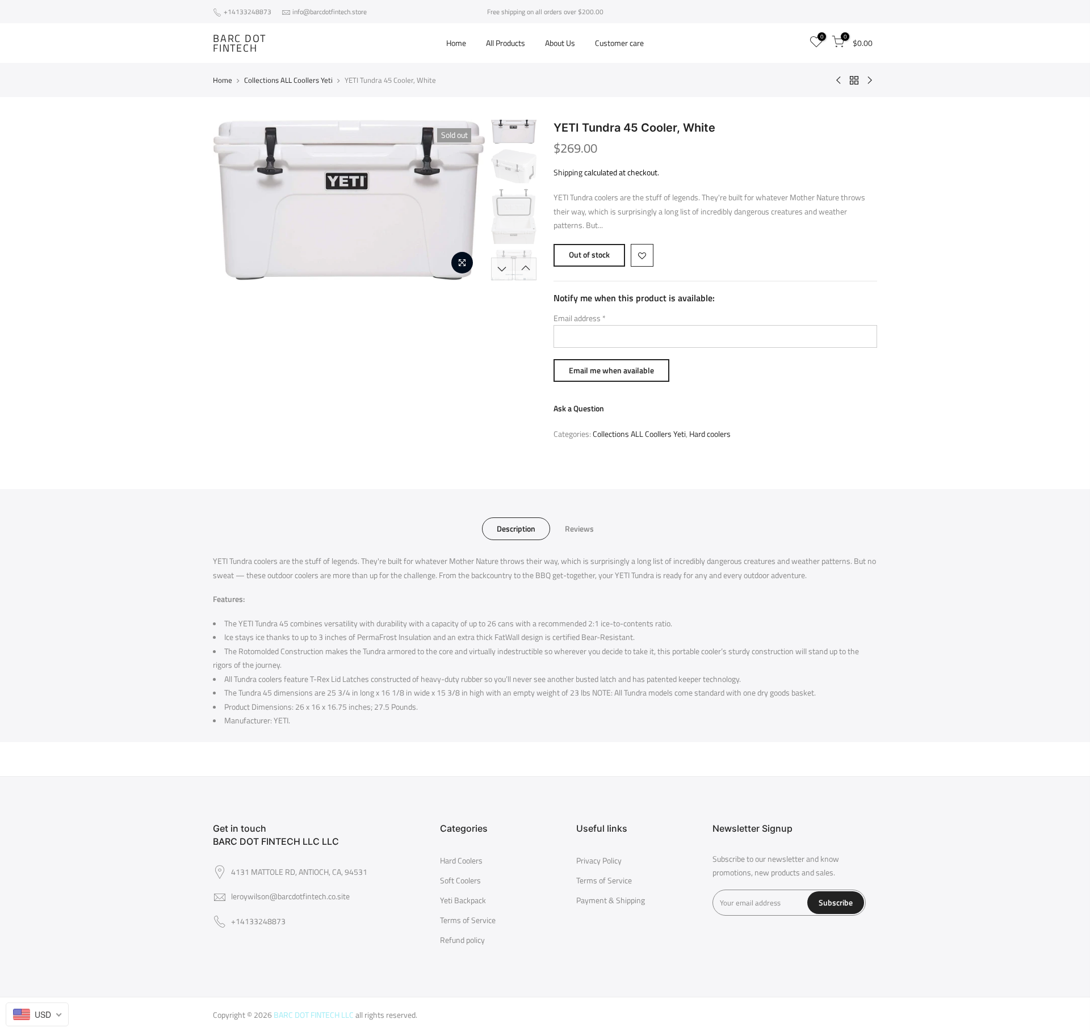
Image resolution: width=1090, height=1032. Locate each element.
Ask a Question (579, 408)
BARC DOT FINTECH (239, 43)
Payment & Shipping (610, 900)
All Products (505, 43)
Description (516, 528)
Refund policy (462, 940)
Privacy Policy (599, 860)
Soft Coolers (460, 880)
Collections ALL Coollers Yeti (288, 80)
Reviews (579, 528)
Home (456, 43)
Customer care (619, 43)
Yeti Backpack (463, 900)
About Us (560, 43)
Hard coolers (710, 434)
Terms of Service (468, 920)
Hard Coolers (461, 860)
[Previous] (233, 200)
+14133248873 (248, 11)
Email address (580, 318)
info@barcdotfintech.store (329, 11)
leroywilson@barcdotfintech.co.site (290, 896)
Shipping (568, 172)
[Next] (465, 200)
